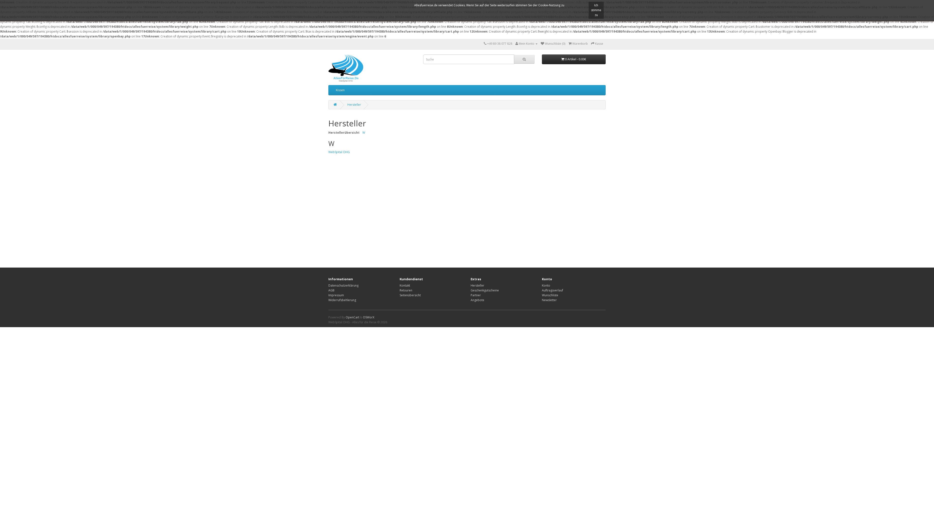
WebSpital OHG (339, 152)
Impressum (336, 295)
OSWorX (368, 317)
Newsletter (549, 300)
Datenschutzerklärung (343, 285)
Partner (476, 295)
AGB (331, 290)
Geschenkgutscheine (485, 290)
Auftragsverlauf (552, 290)
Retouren (406, 290)
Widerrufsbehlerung (342, 300)
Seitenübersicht (410, 295)
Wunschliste (550, 295)
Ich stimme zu (596, 10)
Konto (546, 285)
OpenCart (352, 317)
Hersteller (354, 105)
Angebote (477, 300)
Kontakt (405, 285)
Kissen (340, 90)
